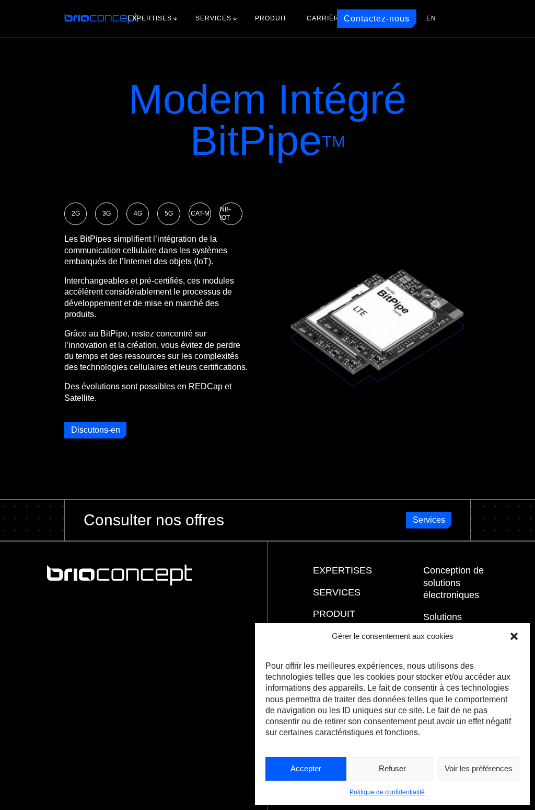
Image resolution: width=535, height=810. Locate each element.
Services (213, 18)
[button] (514, 636)
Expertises (149, 18)
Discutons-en (95, 429)
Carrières (327, 18)
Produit (271, 18)
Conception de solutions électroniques (453, 583)
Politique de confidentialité (387, 792)
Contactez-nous (377, 18)
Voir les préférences (479, 768)
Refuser (392, 768)
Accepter (305, 768)
